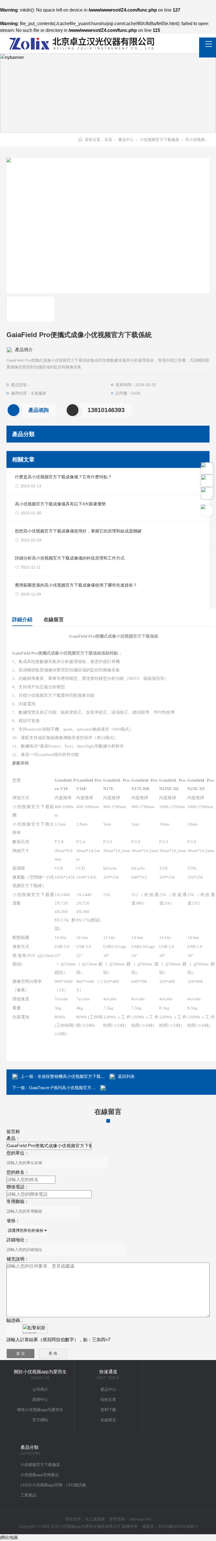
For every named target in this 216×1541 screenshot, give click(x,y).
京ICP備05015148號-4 (178, 1526)
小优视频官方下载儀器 (159, 139)
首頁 (108, 139)
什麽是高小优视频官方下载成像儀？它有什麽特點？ (63, 476)
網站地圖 (9, 1537)
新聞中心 (40, 1399)
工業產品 (28, 1495)
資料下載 (108, 1409)
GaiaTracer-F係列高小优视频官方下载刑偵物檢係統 (77, 1087)
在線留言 (54, 619)
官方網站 (40, 1420)
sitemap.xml (140, 1519)
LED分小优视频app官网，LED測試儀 (53, 1485)
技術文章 (108, 1399)
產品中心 (126, 139)
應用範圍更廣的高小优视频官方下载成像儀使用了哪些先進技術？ (76, 585)
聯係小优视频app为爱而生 (40, 1409)
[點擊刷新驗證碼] (35, 1329)
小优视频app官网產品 (40, 1475)
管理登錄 (117, 1519)
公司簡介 (40, 1389)
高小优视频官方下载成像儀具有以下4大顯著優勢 (60, 503)
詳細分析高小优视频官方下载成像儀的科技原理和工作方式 (70, 558)
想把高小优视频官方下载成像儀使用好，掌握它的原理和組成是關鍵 (78, 531)
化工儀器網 (95, 1519)
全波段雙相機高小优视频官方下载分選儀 (75, 1076)
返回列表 (126, 1076)
